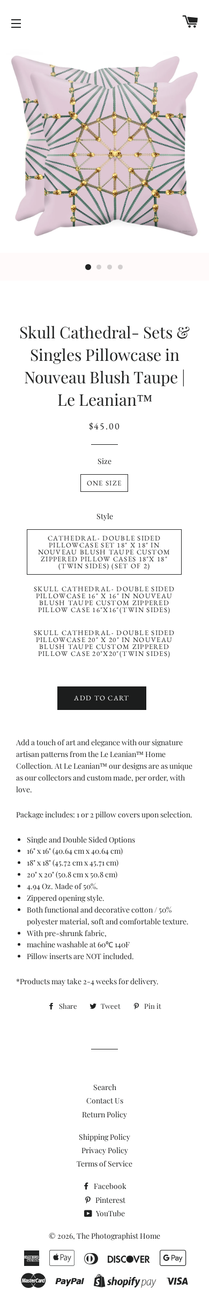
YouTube (109, 1213)
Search (104, 1087)
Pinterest (109, 1200)
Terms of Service (104, 1163)
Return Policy (104, 1114)
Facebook (109, 1186)
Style (104, 516)
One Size (104, 483)
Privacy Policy (104, 1150)
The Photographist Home (118, 1236)
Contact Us (104, 1100)
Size (104, 461)
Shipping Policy (104, 1137)
